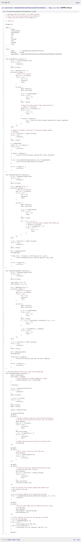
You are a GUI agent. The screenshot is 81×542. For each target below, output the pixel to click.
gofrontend (9, 8)
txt (74, 539)
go (2, 8)
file (34, 11)
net (58, 8)
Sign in (77, 2)
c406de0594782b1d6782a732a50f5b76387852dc (30, 8)
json (78, 539)
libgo (50, 8)
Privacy (14, 539)
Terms (18, 539)
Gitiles (9, 539)
